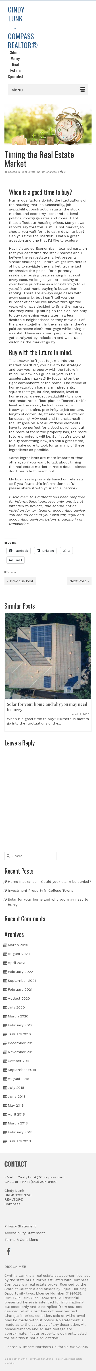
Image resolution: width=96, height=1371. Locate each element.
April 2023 (16, 963)
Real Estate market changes (39, 172)
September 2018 (22, 1070)
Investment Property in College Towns (40, 890)
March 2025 (18, 945)
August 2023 (19, 954)
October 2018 (19, 1061)
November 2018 (21, 1052)
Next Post (77, 581)
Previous (8, 672)
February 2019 (20, 1025)
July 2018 (16, 1087)
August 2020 (19, 998)
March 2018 (18, 1123)
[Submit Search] (7, 856)
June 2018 (16, 1096)
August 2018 (18, 1079)
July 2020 (16, 1007)
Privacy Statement (20, 1226)
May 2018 (16, 1105)
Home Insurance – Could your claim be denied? (49, 881)
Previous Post (21, 581)
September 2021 (22, 980)
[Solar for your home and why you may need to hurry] (48, 656)
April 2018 (16, 1114)
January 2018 (19, 1141)
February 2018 (20, 1132)
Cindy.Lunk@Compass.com (41, 1177)
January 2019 (19, 1034)
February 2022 (20, 972)
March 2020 (18, 1016)
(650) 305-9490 (43, 1182)
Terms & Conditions (21, 1239)
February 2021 (20, 989)
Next (88, 672)
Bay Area (11, 572)
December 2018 (21, 1043)
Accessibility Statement (24, 1233)
